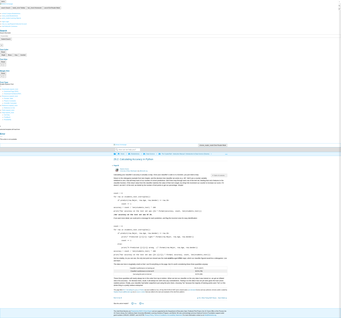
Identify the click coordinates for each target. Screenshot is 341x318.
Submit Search (6, 39)
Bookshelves (135, 154)
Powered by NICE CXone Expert (141, 311)
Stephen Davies (124, 169)
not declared (192, 290)
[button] (7, 117)
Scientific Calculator (10, 103)
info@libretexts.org (210, 315)
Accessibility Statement (174, 315)
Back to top (117, 298)
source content (141, 292)
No (143, 303)
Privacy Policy (149, 315)
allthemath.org (143, 171)
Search (117, 149)
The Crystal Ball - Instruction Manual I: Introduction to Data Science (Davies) (185, 154)
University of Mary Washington (128, 171)
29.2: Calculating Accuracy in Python (133, 290)
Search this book (5, 33)
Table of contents (219, 175)
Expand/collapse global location (226, 153)
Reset (3, 52)
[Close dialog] (1, 136)
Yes (135, 303)
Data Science (150, 154)
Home (122, 154)
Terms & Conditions (160, 315)
